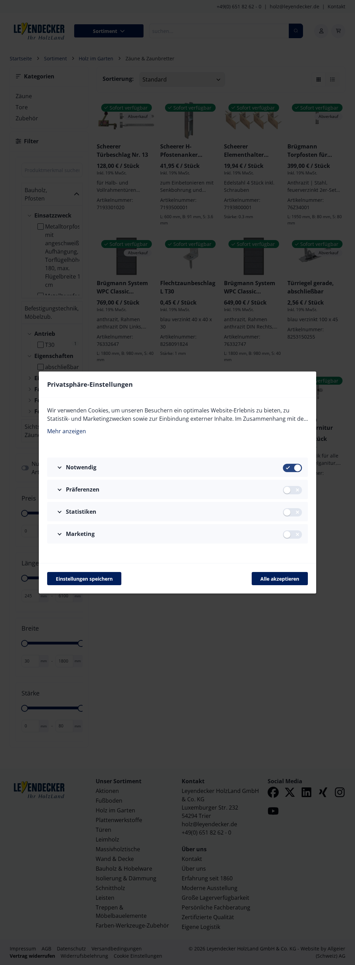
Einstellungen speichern (84, 578)
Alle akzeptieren (279, 578)
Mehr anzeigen (66, 431)
